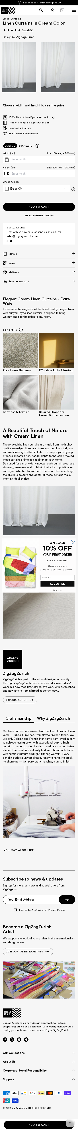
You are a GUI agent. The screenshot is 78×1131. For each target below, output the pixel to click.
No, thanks (57, 590)
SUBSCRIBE (57, 583)
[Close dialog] (73, 542)
